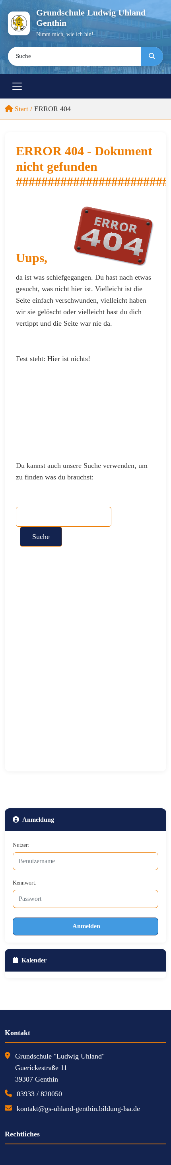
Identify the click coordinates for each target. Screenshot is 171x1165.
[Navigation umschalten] (17, 86)
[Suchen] (152, 56)
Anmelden (86, 926)
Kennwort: (25, 883)
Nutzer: (21, 845)
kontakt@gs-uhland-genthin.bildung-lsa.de (78, 1109)
